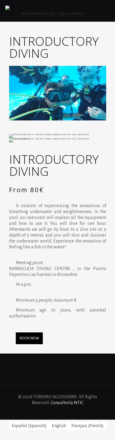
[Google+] (54, 411)
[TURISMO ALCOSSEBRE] (50, 11)
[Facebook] (46, 411)
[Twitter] (61, 411)
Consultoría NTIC (67, 402)
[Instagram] (68, 411)
